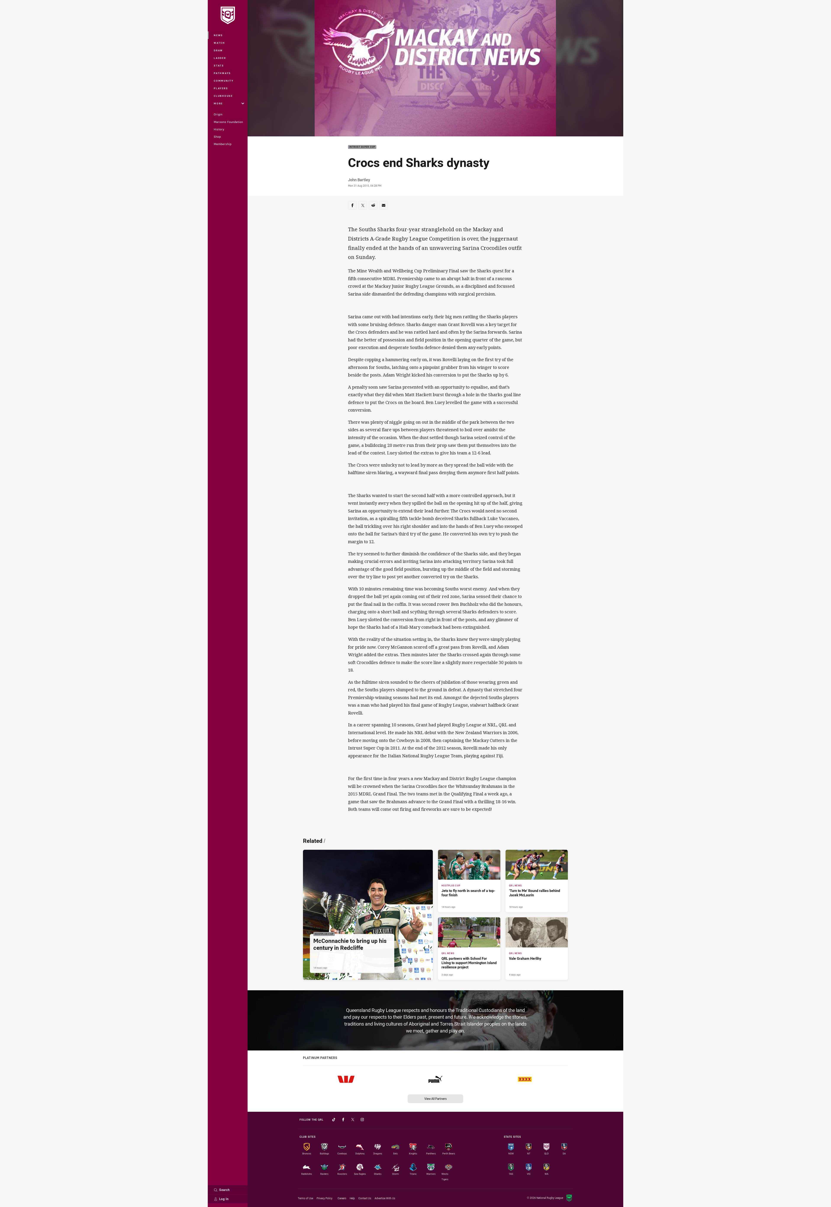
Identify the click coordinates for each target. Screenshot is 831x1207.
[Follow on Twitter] (352, 1119)
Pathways (222, 73)
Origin (218, 114)
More (218, 103)
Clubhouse (223, 95)
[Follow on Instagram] (362, 1119)
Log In (224, 1199)
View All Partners (435, 1099)
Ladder (220, 58)
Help (352, 1198)
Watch (219, 42)
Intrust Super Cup (362, 147)
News (218, 35)
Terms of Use (305, 1198)
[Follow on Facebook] (343, 1119)
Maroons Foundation (228, 122)
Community (224, 80)
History (219, 129)
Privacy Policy (324, 1198)
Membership (223, 144)
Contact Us (364, 1198)
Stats (219, 65)
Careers (342, 1198)
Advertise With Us (385, 1198)
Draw (218, 50)
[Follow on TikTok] (333, 1119)
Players (221, 88)
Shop (217, 137)
